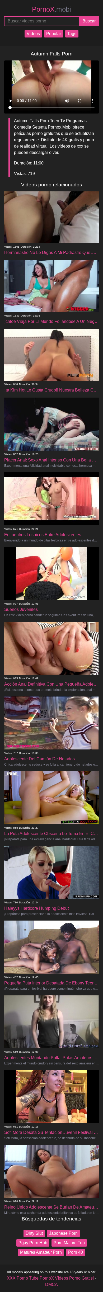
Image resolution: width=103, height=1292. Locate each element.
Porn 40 (75, 1252)
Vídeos (33, 33)
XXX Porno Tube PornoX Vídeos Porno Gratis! (50, 1278)
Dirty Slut (34, 1233)
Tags (71, 33)
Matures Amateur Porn (41, 1252)
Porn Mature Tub (69, 1243)
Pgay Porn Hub (32, 1243)
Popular (53, 33)
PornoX (51, 9)
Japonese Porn (63, 1233)
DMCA (51, 1284)
